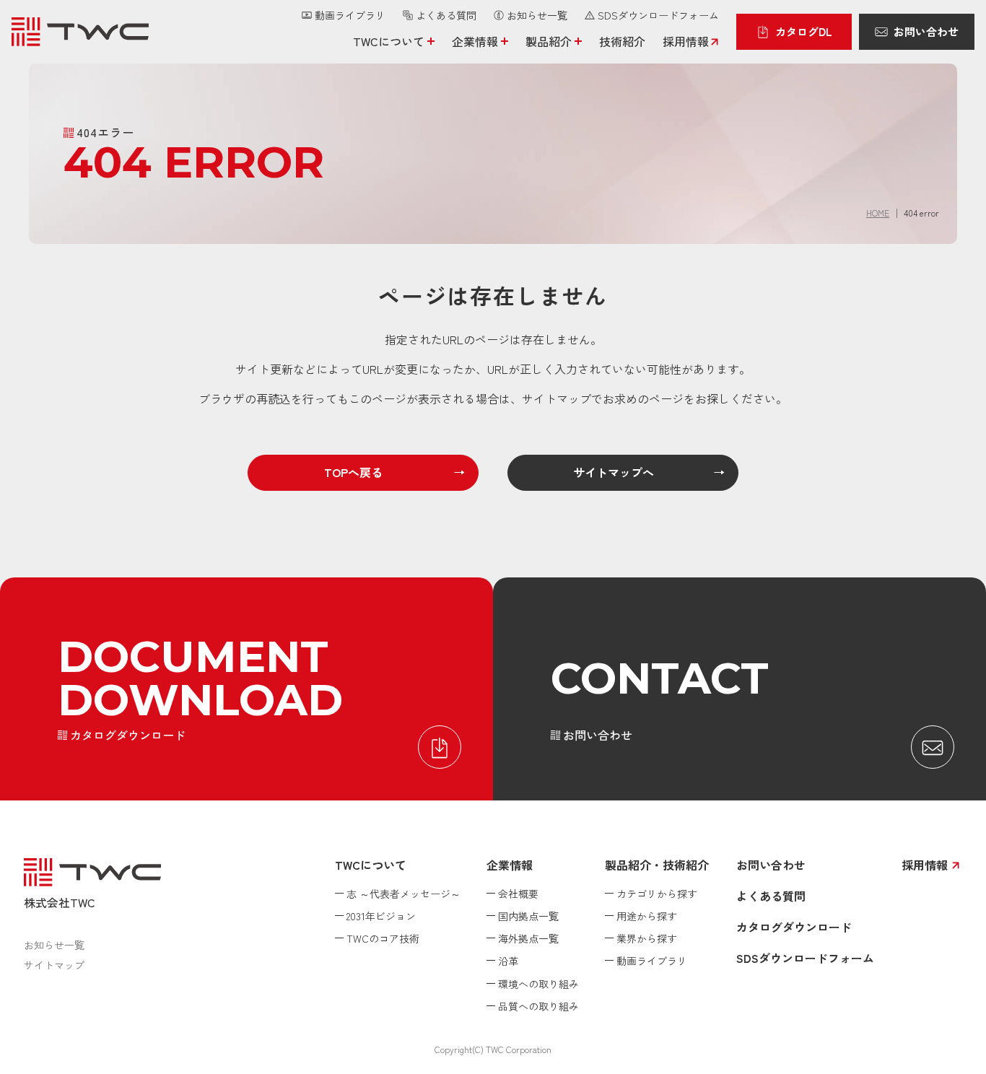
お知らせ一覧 (54, 945)
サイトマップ (54, 965)
